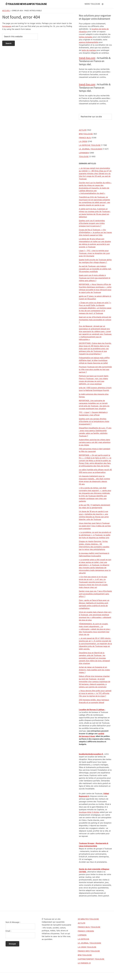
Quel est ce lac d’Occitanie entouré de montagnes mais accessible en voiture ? (95, 319)
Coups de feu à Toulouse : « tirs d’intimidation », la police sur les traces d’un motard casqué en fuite (95, 232)
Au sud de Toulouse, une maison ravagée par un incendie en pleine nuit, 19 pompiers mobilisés (95, 269)
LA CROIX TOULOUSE (87, 947)
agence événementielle (88, 42)
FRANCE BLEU (85, 138)
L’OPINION (82, 935)
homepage (6, 26)
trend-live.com (87, 58)
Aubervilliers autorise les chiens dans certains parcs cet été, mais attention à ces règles (94, 442)
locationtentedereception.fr (91, 754)
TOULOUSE (84, 156)
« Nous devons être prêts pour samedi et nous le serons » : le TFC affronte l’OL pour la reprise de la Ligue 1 (95, 693)
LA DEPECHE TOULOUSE (90, 145)
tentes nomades (85, 37)
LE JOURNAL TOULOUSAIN (90, 149)
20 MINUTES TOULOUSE (88, 919)
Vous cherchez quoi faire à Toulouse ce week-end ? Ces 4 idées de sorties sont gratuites (95, 526)
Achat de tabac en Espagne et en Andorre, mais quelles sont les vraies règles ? (94, 670)
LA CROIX (83, 141)
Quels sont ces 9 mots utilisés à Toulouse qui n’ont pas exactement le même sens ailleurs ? (94, 278)
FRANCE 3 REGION (86, 931)
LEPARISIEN (84, 153)
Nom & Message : (13, 922)
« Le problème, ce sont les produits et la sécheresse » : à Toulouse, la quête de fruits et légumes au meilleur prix (95, 535)
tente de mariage (89, 50)
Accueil (6, 10)
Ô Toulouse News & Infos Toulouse (26, 4)
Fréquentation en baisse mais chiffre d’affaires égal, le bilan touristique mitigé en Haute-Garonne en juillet (94, 360)
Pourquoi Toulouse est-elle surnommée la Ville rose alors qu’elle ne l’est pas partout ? (95, 369)
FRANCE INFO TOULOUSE (89, 951)
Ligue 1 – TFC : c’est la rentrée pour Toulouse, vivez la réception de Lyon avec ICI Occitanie (94, 253)
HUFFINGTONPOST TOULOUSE (91, 959)
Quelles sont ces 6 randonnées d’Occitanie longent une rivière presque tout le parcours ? (92, 223)
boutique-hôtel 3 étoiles (89, 812)
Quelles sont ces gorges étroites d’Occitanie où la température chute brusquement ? (94, 421)
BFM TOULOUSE (86, 134)
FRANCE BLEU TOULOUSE (89, 927)
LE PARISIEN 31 (84, 963)
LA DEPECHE (83, 939)
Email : (8, 931)
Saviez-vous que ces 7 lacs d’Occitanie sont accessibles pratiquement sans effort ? (95, 594)
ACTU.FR (82, 130)
